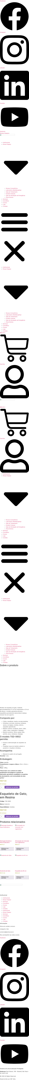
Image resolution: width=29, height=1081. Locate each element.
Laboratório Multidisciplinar (13, 190)
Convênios (6, 201)
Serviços (5, 199)
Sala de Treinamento (11, 192)
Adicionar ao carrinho (12, 787)
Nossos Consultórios (12, 188)
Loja (4, 204)
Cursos (5, 202)
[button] (14, 236)
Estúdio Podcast (10, 193)
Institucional (6, 142)
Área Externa (9, 197)
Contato (5, 206)
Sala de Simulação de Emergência (15, 195)
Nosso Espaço (7, 899)
